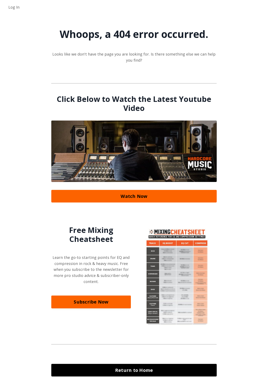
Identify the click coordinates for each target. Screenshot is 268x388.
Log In (13, 7)
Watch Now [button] (134, 196)
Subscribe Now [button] (91, 302)
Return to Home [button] (134, 370)
